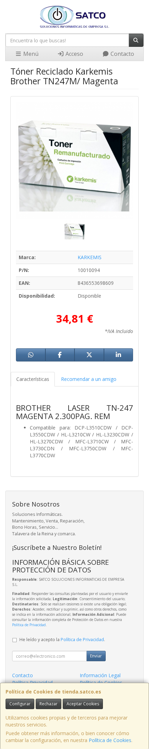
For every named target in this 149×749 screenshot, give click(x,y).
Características (32, 379)
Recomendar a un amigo (88, 379)
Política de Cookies (110, 740)
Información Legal (100, 675)
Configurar (19, 704)
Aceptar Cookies (83, 704)
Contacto (121, 54)
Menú (30, 54)
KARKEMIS (90, 257)
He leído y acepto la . (62, 639)
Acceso (73, 54)
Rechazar (49, 704)
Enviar (96, 656)
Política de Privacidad (29, 624)
